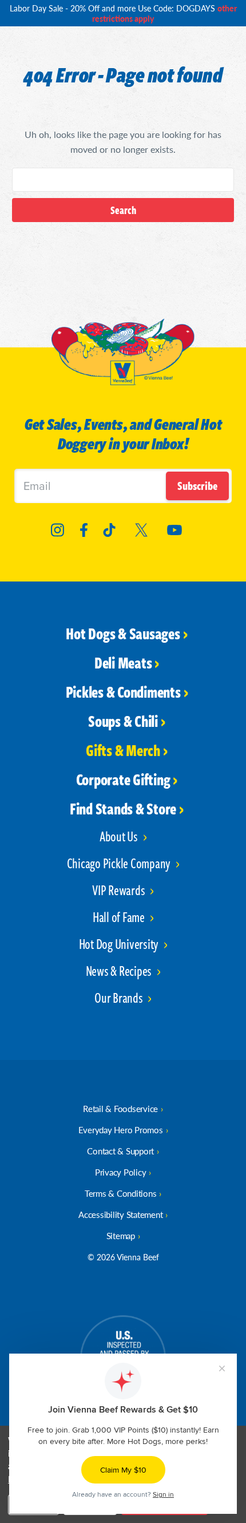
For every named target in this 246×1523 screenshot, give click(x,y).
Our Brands (119, 997)
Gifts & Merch (123, 749)
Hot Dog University (120, 943)
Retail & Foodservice (120, 1108)
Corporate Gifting (123, 779)
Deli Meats (123, 662)
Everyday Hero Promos (120, 1130)
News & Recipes (120, 970)
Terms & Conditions (121, 1193)
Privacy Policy (120, 1172)
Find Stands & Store (123, 808)
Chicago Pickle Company (120, 863)
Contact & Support (120, 1151)
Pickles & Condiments (123, 691)
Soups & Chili (123, 720)
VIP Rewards (119, 890)
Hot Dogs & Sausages (123, 633)
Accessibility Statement (120, 1214)
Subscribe (197, 485)
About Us (120, 836)
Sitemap (120, 1235)
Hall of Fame (120, 917)
